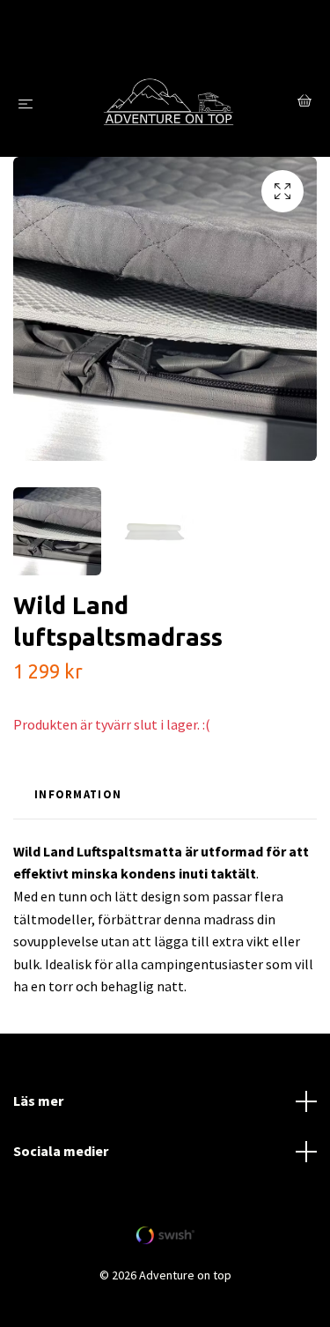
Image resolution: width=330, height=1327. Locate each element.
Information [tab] (77, 794)
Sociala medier (60, 1151)
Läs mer (38, 1100)
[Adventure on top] (168, 103)
